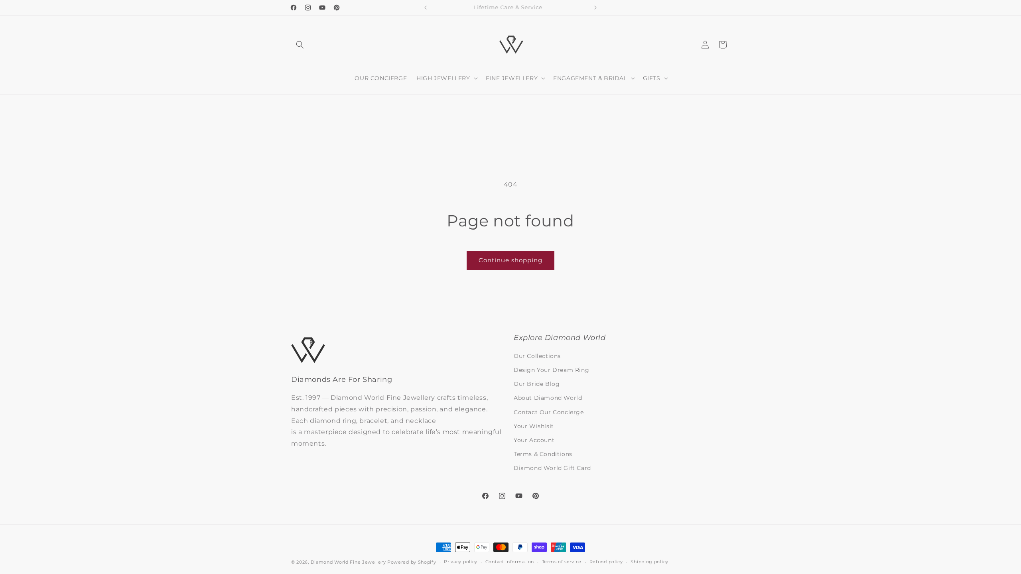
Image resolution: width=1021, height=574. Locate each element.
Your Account (534, 440)
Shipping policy (649, 561)
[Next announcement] (595, 7)
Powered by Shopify (411, 562)
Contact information (509, 561)
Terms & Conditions (543, 454)
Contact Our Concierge (549, 412)
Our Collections (537, 356)
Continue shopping (510, 260)
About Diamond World (548, 397)
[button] (300, 44)
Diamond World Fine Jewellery (348, 562)
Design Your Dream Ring (551, 369)
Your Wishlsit (534, 426)
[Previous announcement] (425, 7)
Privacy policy (460, 561)
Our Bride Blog (537, 383)
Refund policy (606, 561)
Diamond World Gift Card (552, 468)
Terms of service (561, 561)
